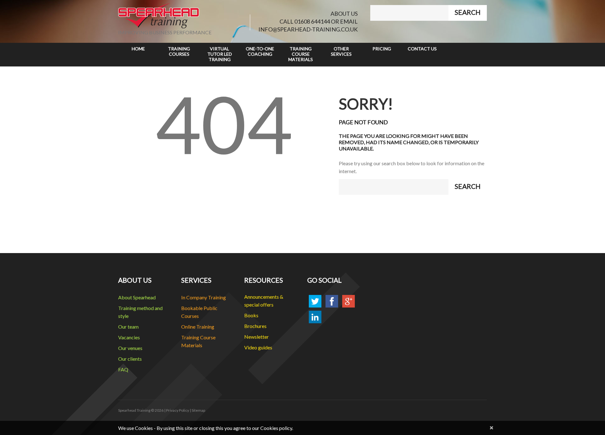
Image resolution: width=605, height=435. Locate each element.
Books (251, 315)
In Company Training (203, 297)
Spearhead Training (134, 410)
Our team (128, 327)
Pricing (381, 48)
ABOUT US (344, 13)
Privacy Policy (177, 410)
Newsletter (256, 337)
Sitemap (198, 410)
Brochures (255, 326)
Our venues (130, 348)
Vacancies (129, 337)
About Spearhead (137, 297)
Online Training (197, 327)
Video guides (258, 347)
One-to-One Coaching (260, 51)
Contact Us (422, 48)
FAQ (123, 369)
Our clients (130, 359)
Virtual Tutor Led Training (219, 54)
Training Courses (179, 51)
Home (138, 48)
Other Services (341, 51)
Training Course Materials (300, 54)
